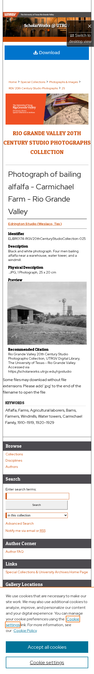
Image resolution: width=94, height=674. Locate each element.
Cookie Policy (25, 630)
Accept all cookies (47, 647)
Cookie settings (47, 662)
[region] (47, 630)
